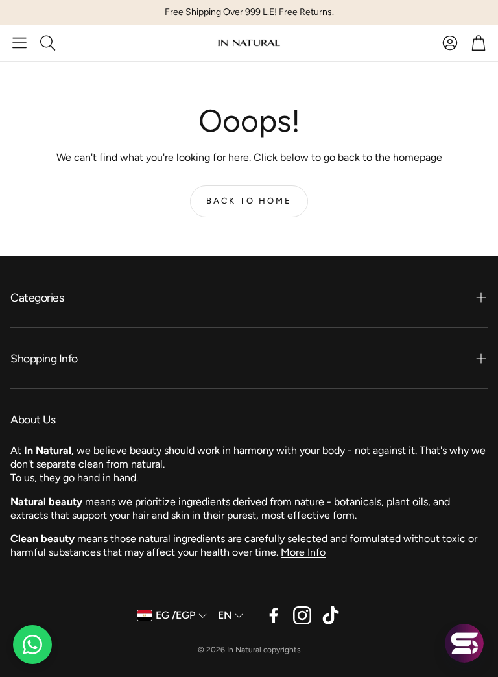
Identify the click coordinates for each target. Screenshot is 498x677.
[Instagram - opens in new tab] (302, 615)
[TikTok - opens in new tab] (331, 615)
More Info (303, 552)
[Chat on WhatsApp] (32, 644)
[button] (19, 43)
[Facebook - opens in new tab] (274, 615)
